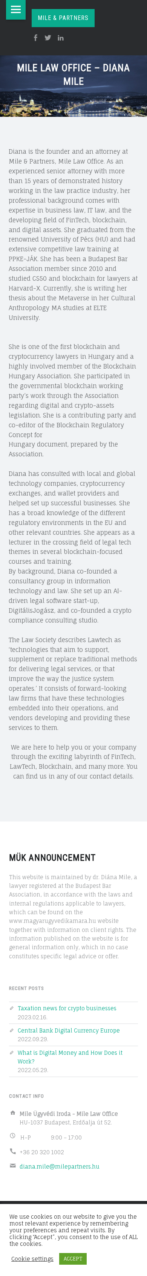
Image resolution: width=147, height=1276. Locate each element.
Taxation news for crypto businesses (67, 1008)
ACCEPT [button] (73, 1259)
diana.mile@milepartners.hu (60, 1166)
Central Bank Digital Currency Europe (69, 1030)
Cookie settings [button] (32, 1259)
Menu (16, 10)
